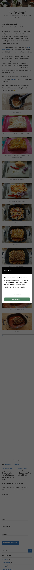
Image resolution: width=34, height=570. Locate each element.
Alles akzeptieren (17, 299)
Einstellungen (17, 295)
